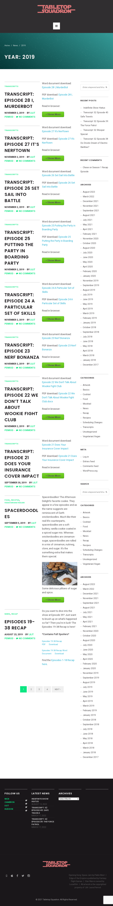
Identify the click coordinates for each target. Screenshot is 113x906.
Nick (7, 798)
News (7, 614)
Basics (86, 389)
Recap (14, 614)
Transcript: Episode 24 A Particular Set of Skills (20, 304)
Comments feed (90, 466)
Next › (58, 689)
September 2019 (91, 285)
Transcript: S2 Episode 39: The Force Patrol (43, 822)
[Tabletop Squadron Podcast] (56, 8)
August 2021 (89, 215)
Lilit (7, 805)
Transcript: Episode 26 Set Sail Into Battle (22, 191)
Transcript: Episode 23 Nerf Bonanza (22, 351)
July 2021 (87, 220)
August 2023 (89, 192)
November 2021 (90, 206)
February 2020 (90, 271)
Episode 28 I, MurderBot (55, 87)
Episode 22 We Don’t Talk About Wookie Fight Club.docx (58, 397)
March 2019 (88, 313)
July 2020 (87, 252)
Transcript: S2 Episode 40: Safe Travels (40, 810)
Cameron (9, 802)
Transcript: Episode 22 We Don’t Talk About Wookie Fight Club (21, 404)
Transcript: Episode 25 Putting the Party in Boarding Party (19, 247)
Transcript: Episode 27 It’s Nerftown (22, 144)
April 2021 (88, 229)
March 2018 (88, 355)
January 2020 (89, 276)
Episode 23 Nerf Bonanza (56, 338)
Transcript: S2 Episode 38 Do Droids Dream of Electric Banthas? (94, 143)
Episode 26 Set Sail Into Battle (58, 175)
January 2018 (89, 360)
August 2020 (89, 248)
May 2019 (87, 304)
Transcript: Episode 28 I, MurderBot (19, 100)
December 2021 (90, 201)
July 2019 (87, 294)
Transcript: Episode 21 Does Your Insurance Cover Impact (22, 463)
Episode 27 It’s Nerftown (55, 131)
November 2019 (90, 280)
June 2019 (88, 299)
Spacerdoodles (21, 513)
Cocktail (87, 394)
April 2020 (88, 266)
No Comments (27, 117)
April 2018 (88, 350)
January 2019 (89, 322)
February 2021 (90, 234)
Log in (86, 456)
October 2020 (89, 243)
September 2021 (91, 210)
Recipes (15, 500)
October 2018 (89, 327)
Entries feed (89, 461)
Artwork (86, 385)
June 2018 (88, 341)
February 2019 (90, 318)
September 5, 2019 (15, 523)
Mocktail (87, 403)
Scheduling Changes (92, 422)
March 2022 (88, 196)
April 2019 (88, 308)
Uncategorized (90, 431)
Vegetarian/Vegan (15, 503)
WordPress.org (90, 470)
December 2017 (90, 364)
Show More (54, 114)
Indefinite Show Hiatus (94, 107)
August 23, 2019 (14, 634)
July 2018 (87, 336)
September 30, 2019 (15, 482)
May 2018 (87, 346)
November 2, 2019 (14, 113)
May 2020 (87, 262)
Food (7, 500)
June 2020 (88, 257)
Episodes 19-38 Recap (20, 625)
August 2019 (89, 290)
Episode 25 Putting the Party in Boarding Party (57, 240)
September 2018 (91, 332)
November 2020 (90, 238)
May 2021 (87, 224)
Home (7, 45)
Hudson (9, 809)
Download (53, 644)
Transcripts (11, 86)
